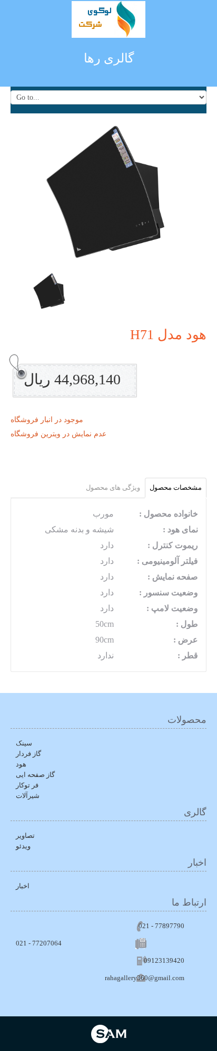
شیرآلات (28, 796)
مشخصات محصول (176, 487)
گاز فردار (28, 754)
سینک (24, 743)
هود (21, 764)
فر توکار (27, 785)
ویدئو (23, 846)
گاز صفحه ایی (35, 775)
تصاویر (25, 835)
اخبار (22, 886)
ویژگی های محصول (113, 487)
